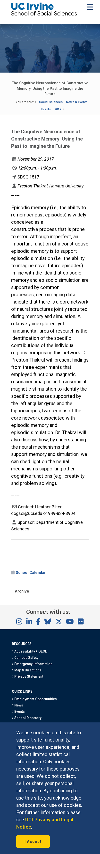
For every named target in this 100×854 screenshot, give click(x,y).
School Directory (27, 718)
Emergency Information (33, 664)
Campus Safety (26, 658)
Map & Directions (27, 670)
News (18, 705)
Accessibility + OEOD (30, 651)
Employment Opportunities (35, 699)
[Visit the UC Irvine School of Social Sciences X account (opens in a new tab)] (58, 622)
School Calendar (31, 572)
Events (46, 109)
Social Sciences (51, 102)
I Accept (33, 841)
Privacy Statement (28, 676)
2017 (57, 109)
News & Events (76, 102)
